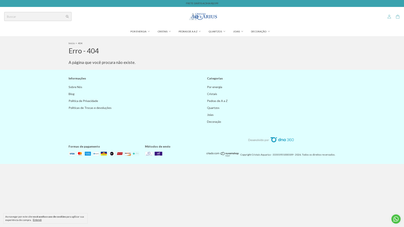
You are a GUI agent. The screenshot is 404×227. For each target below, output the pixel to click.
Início (72, 43)
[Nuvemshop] (222, 155)
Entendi (37, 220)
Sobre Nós (75, 87)
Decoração (259, 31)
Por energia (138, 31)
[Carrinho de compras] (398, 17)
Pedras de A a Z (188, 31)
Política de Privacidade (83, 101)
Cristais (162, 31)
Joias (236, 31)
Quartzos (215, 31)
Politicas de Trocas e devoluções (90, 108)
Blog (71, 94)
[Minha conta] (389, 17)
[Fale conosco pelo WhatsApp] (396, 219)
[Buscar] (67, 16)
